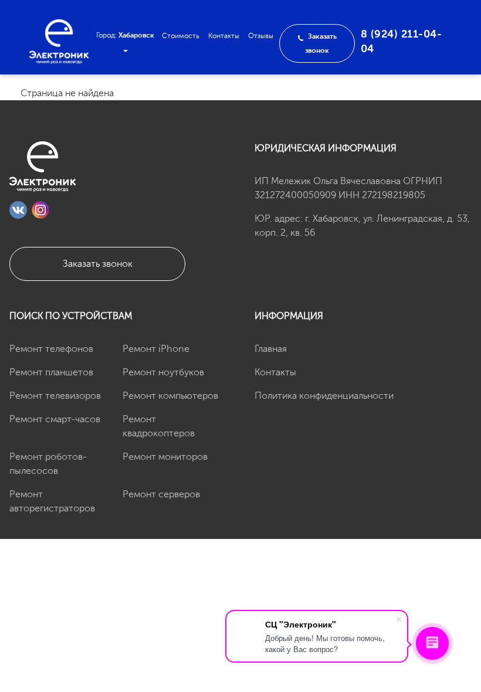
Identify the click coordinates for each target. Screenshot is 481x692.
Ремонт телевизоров (55, 396)
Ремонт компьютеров (170, 396)
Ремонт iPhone (156, 349)
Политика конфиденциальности (324, 396)
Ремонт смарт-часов (54, 419)
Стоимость (180, 36)
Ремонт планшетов (51, 372)
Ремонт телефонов (51, 349)
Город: (125, 35)
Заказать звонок (98, 264)
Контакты (223, 36)
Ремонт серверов (161, 494)
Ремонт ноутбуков (163, 372)
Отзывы (260, 36)
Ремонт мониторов (165, 457)
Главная (271, 349)
